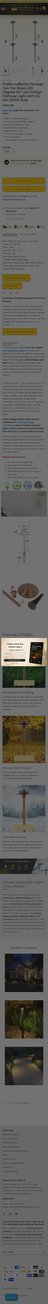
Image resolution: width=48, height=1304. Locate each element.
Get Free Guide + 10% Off (15, 660)
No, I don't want (14, 663)
